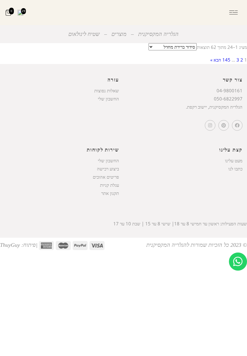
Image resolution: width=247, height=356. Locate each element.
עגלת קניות (109, 185)
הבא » (215, 60)
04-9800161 (229, 90)
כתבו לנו (235, 169)
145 (226, 60)
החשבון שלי (108, 99)
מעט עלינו (233, 160)
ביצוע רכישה (108, 169)
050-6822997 (228, 99)
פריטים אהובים (106, 177)
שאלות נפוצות (106, 90)
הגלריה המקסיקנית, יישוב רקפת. (214, 107)
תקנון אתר (110, 193)
